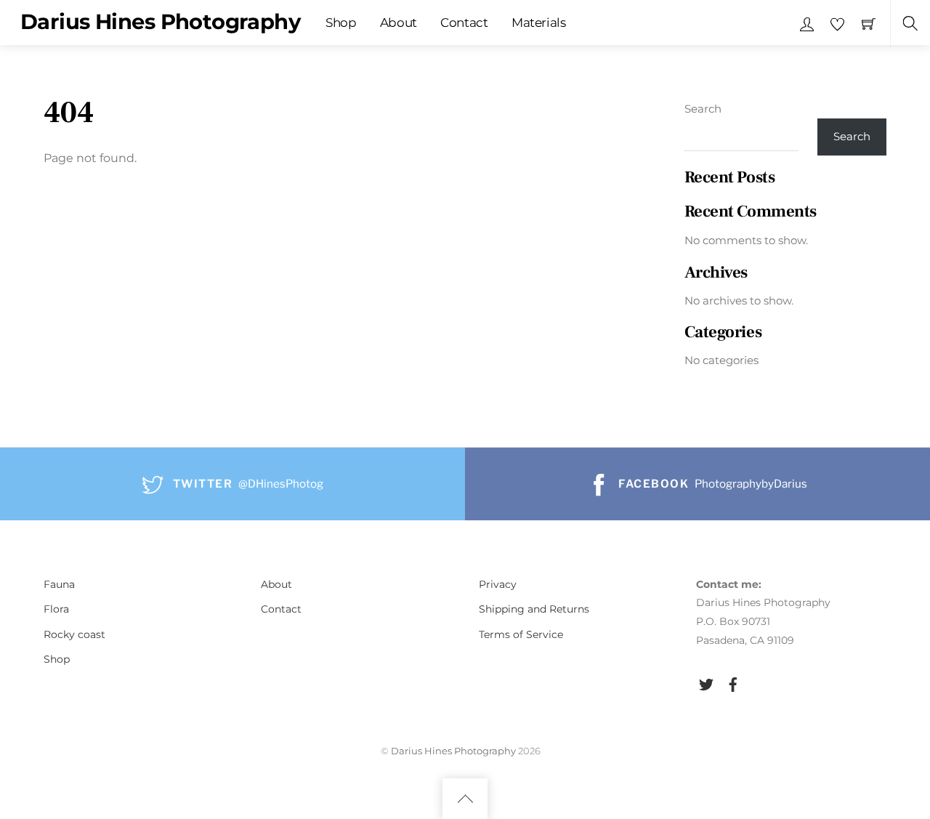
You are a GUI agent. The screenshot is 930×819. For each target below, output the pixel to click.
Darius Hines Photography (453, 751)
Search (702, 109)
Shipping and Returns (534, 609)
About (398, 22)
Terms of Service (521, 634)
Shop (341, 22)
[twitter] (706, 682)
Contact (464, 22)
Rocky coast (74, 634)
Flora (56, 609)
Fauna (59, 584)
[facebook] (733, 682)
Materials (539, 22)
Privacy (498, 584)
